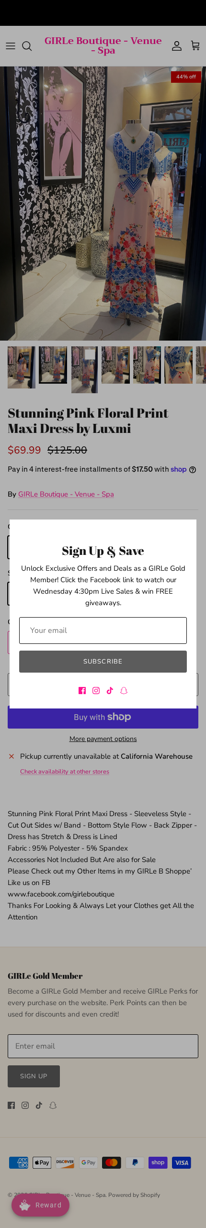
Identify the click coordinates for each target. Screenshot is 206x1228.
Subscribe (102, 661)
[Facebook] (82, 690)
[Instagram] (96, 690)
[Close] (184, 531)
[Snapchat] (123, 690)
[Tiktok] (110, 690)
